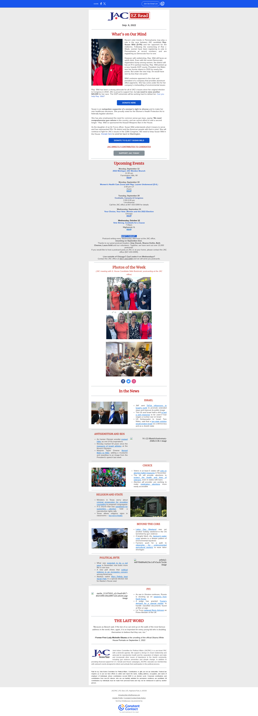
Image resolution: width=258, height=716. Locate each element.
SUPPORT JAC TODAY (129, 153)
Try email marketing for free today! (129, 712)
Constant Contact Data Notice (135, 698)
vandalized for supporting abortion (112, 507)
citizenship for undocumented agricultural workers (151, 546)
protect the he (141, 477)
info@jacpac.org (127, 701)
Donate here (106, 134)
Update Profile (117, 698)
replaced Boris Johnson (154, 610)
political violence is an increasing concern (112, 571)
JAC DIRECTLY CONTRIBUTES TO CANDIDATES (129, 147)
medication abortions (150, 484)
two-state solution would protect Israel (151, 422)
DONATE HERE (129, 103)
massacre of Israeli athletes (109, 446)
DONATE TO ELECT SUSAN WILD (129, 140)
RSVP (129, 178)
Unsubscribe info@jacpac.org (129, 695)
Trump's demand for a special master (151, 602)
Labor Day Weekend (146, 529)
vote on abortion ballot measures (150, 472)
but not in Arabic (116, 515)
